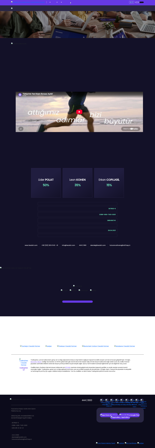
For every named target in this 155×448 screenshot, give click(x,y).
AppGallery (125, 417)
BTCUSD (67, 367)
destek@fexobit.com (98, 245)
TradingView (23, 368)
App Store (113, 415)
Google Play (134, 415)
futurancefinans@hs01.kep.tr (120, 245)
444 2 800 (87, 400)
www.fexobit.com (31, 245)
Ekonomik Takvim (36, 362)
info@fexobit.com (68, 245)
